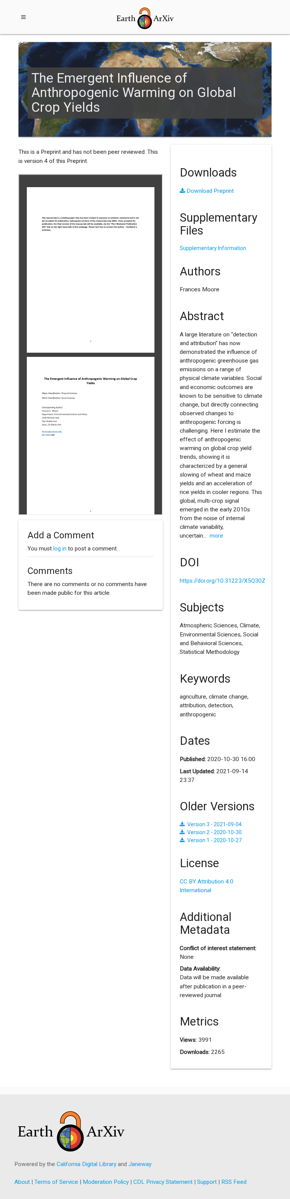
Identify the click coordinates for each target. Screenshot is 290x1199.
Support (207, 1182)
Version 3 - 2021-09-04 (214, 824)
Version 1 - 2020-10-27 (214, 840)
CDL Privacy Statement (163, 1182)
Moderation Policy (106, 1182)
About (22, 1182)
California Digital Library (86, 1164)
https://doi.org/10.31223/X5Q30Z (222, 580)
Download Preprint (209, 191)
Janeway (139, 1164)
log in (59, 548)
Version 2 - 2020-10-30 (214, 832)
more (216, 535)
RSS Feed (234, 1182)
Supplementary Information (213, 248)
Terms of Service (56, 1182)
